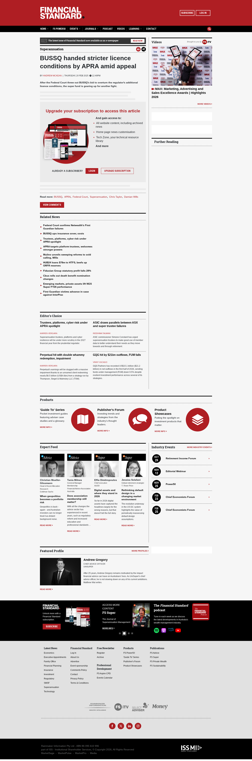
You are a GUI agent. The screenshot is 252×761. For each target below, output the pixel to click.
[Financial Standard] (62, 13)
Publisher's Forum (110, 410)
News (43, 28)
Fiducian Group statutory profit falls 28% (67, 270)
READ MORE (45, 525)
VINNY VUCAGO (100, 362)
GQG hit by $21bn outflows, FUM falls (117, 354)
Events (74, 28)
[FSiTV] (206, 42)
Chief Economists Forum (180, 497)
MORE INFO (45, 427)
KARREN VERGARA (48, 333)
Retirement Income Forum (181, 458)
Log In (203, 12)
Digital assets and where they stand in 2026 (105, 493)
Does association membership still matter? (77, 498)
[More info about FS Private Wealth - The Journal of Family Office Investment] (141, 615)
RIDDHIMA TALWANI (101, 333)
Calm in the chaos (168, 89)
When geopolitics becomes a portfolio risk (51, 499)
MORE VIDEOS (204, 96)
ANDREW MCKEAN (52, 75)
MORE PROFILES (139, 551)
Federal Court (80, 196)
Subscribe (187, 12)
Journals (91, 28)
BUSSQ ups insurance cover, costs (63, 233)
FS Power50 (59, 28)
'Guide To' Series (52, 410)
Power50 (171, 484)
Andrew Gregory (95, 559)
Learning (134, 28)
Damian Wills (131, 196)
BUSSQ (58, 196)
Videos (121, 28)
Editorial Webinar (176, 471)
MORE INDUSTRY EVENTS (199, 447)
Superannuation (51, 49)
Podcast (108, 28)
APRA (67, 196)
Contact (151, 28)
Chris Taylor (115, 196)
